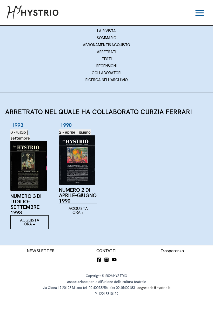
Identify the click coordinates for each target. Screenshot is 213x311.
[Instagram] (106, 259)
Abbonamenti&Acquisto (106, 44)
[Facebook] (98, 259)
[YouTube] (114, 259)
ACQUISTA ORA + (29, 222)
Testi (107, 58)
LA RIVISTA (106, 30)
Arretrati (106, 51)
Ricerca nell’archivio (106, 79)
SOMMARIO (106, 37)
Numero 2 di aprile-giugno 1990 (78, 195)
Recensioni (106, 65)
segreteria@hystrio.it (153, 288)
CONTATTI (106, 250)
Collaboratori (106, 72)
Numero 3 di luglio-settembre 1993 (26, 204)
